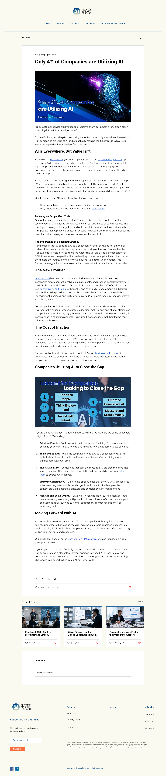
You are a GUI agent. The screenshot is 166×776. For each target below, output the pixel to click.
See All (141, 602)
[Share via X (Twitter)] (42, 579)
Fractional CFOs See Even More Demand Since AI (38, 633)
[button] (60, 23)
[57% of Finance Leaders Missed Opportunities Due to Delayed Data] (83, 617)
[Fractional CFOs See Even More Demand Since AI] (41, 617)
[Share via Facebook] (36, 579)
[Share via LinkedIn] (49, 579)
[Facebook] (11, 769)
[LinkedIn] (17, 769)
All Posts (26, 38)
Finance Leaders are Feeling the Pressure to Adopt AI (124, 633)
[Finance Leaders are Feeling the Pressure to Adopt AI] (125, 617)
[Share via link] (55, 579)
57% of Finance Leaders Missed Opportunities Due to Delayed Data (82, 633)
